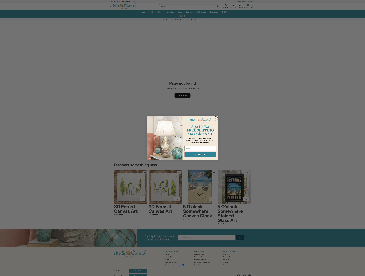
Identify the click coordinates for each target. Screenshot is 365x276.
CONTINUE (200, 154)
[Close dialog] (215, 118)
